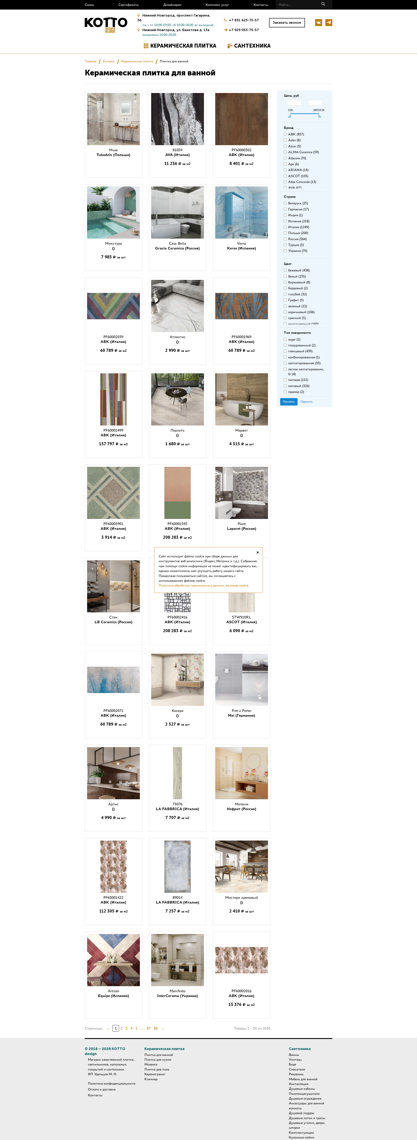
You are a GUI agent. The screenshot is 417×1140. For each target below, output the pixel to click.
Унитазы (295, 1059)
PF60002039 (113, 339)
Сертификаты (128, 5)
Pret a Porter (241, 713)
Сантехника (252, 46)
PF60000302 (241, 152)
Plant (241, 526)
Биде (292, 1064)
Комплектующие (301, 1132)
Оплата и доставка (102, 1089)
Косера (177, 713)
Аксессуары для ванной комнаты (306, 1105)
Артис (113, 806)
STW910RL (241, 619)
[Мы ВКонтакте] (318, 22)
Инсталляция (298, 1084)
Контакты (261, 5)
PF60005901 (113, 526)
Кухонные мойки (301, 1137)
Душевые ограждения (305, 1098)
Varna (241, 245)
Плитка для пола (156, 1069)
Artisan (113, 993)
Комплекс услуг (217, 5)
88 (156, 1028)
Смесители (297, 1069)
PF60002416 (177, 619)
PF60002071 (113, 713)
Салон (89, 5)
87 (149, 1028)
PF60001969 (241, 339)
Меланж (241, 806)
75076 (177, 806)
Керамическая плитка (183, 46)
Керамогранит (154, 1074)
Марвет (241, 432)
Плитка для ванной (158, 1055)
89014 (177, 899)
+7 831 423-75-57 (244, 20)
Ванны (294, 1055)
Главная (90, 61)
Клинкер (150, 1079)
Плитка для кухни (157, 1059)
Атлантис (177, 339)
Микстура (113, 245)
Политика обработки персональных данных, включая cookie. (204, 585)
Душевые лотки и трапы (307, 1118)
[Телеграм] (328, 22)
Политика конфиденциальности (112, 1083)
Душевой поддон (301, 1113)
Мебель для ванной (303, 1079)
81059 (177, 152)
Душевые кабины (302, 1088)
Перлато (177, 432)
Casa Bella (177, 245)
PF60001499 (113, 432)
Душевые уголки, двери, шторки (307, 1125)
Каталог (109, 61)
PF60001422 (113, 899)
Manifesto (177, 993)
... (142, 1028)
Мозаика (150, 1064)
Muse (113, 152)
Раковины (296, 1074)
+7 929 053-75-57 (244, 29)
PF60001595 (177, 526)
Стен (113, 619)
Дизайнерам (172, 5)
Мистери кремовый (241, 899)
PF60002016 (241, 993)
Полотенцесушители (304, 1093)
